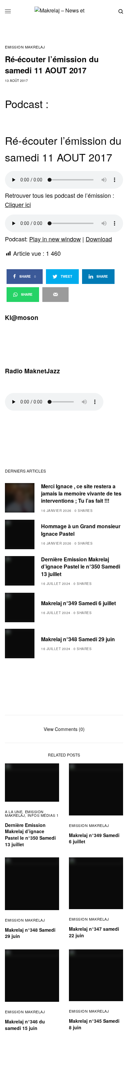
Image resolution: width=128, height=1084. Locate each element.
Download (99, 238)
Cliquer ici (18, 204)
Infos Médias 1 (43, 815)
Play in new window (55, 238)
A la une (13, 811)
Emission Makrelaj (25, 47)
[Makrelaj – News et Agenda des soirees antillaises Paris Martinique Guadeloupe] (64, 11)
